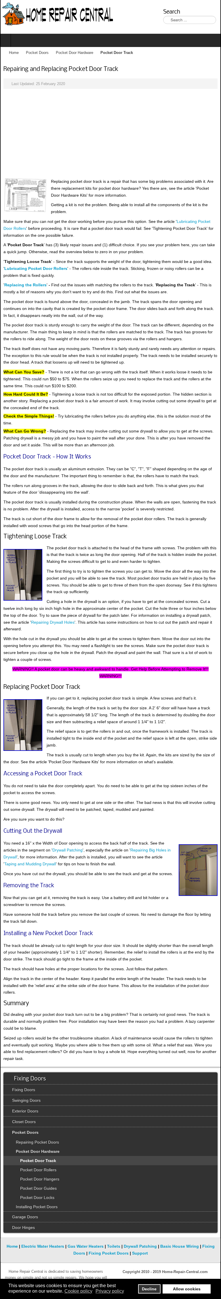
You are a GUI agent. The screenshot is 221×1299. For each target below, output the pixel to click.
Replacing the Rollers (25, 285)
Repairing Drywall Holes (53, 622)
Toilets (113, 1246)
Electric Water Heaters (42, 1246)
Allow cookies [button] (187, 1289)
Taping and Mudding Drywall (30, 864)
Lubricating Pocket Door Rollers (35, 268)
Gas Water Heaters (86, 1246)
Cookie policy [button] (78, 1291)
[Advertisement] (110, 133)
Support (140, 1253)
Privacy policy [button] (110, 1291)
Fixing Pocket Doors (109, 1253)
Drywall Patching (67, 850)
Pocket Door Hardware (74, 53)
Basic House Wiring (179, 1246)
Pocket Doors (37, 53)
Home (14, 53)
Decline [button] (149, 1289)
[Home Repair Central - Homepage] (58, 14)
